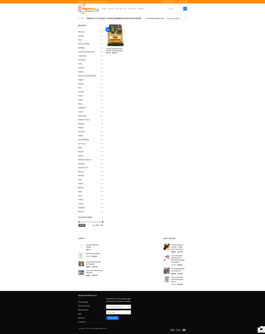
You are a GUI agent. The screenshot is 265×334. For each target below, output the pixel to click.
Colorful (81, 68)
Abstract (81, 32)
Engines (81, 80)
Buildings (81, 48)
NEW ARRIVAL (83, 140)
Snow (80, 180)
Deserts (81, 72)
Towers (80, 199)
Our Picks (81, 144)
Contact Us (131, 9)
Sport (80, 192)
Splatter (81, 187)
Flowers (81, 92)
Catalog (111, 9)
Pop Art (81, 152)
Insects (80, 112)
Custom (119, 9)
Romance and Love (84, 160)
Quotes (80, 155)
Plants (80, 148)
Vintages (81, 207)
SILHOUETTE (83, 168)
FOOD (80, 96)
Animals (81, 36)
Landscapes (82, 116)
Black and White (84, 44)
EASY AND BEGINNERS (87, 76)
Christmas (81, 60)
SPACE (80, 184)
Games (80, 100)
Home (104, 9)
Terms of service (84, 306)
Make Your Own (84, 120)
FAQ (124, 9)
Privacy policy (83, 302)
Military (81, 128)
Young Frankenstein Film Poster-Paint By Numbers (114, 50)
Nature (80, 136)
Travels (80, 204)
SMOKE (81, 175)
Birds (80, 40)
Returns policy (83, 310)
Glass (80, 104)
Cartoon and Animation (86, 52)
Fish (79, 88)
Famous (81, 84)
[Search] (185, 8)
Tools (80, 195)
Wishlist (141, 9)
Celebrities (82, 56)
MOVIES (81, 132)
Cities (80, 64)
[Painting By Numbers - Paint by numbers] (88, 9)
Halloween (82, 108)
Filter (82, 225)
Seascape (81, 164)
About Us (81, 318)
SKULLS (81, 172)
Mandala (81, 124)
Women (81, 211)
